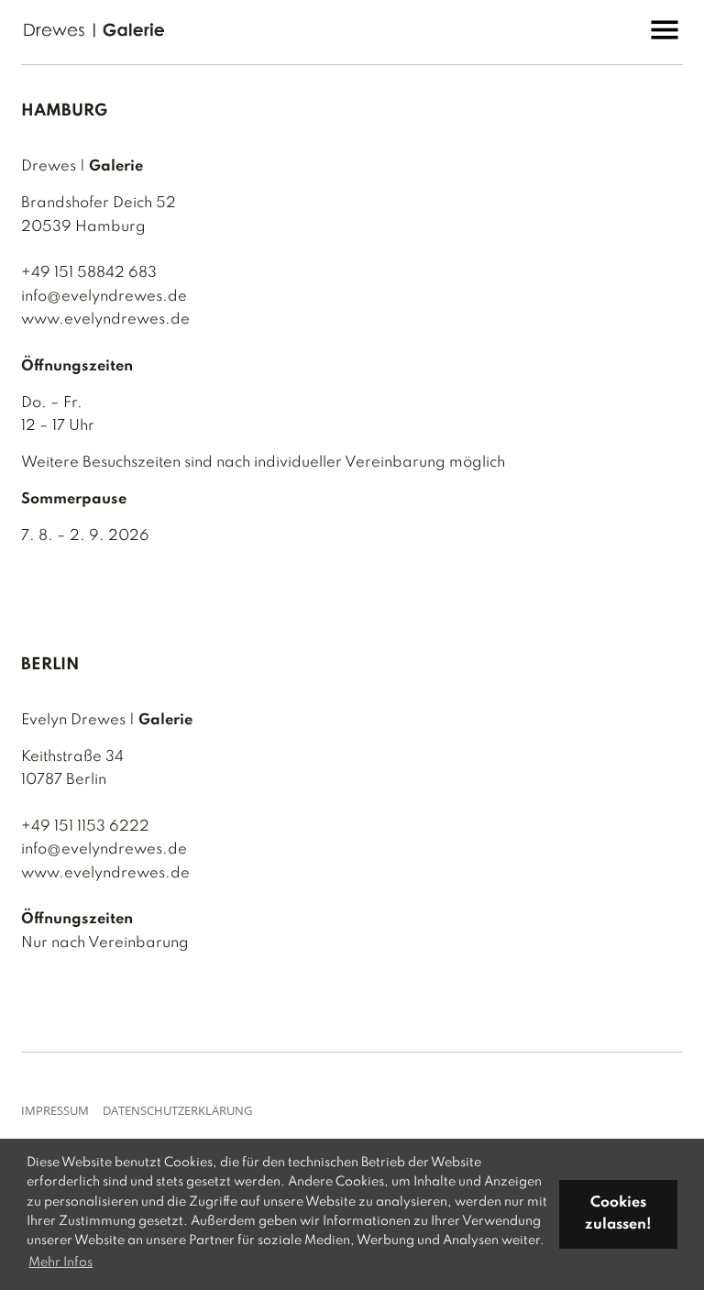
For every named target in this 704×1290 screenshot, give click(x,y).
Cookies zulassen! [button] (618, 1214)
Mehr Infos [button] (60, 1262)
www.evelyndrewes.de (105, 319)
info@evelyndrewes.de (104, 296)
